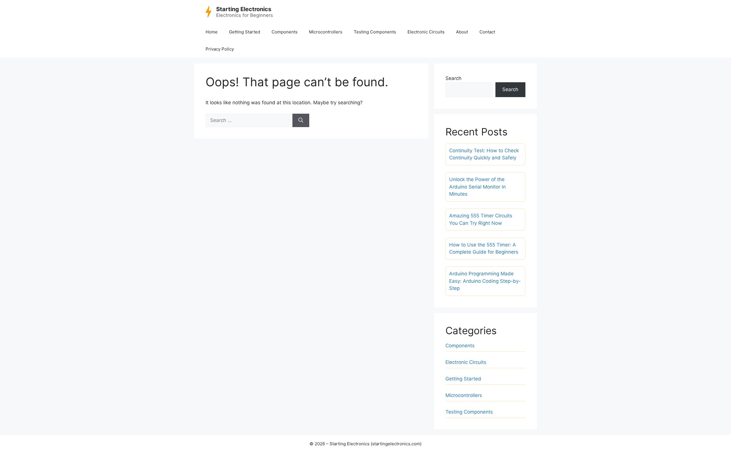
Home (212, 32)
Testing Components (375, 32)
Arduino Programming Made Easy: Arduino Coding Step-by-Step (485, 281)
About (462, 32)
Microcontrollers (325, 32)
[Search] (300, 120)
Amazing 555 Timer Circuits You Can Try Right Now (480, 219)
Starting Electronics (243, 9)
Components (285, 32)
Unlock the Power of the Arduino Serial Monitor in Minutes (477, 187)
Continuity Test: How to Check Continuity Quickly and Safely (484, 154)
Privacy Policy (220, 49)
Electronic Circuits (426, 32)
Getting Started (244, 32)
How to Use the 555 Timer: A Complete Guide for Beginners (483, 248)
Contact (487, 32)
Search (453, 78)
